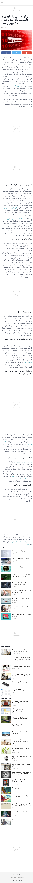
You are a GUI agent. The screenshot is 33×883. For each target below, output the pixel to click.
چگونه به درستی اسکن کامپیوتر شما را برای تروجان (22, 615)
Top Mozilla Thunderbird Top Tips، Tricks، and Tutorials (21, 675)
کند (28, 544)
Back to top (16, 874)
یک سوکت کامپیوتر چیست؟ (19, 682)
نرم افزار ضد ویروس (10, 208)
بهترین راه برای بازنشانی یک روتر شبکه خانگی (21, 765)
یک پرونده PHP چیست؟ (18, 690)
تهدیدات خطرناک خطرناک (18, 542)
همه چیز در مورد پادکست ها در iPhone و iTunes (20, 702)
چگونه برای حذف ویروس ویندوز (20, 606)
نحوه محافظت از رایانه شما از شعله (21, 567)
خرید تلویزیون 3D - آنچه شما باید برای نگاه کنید (21, 733)
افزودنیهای (23, 478)
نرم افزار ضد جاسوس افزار (15, 219)
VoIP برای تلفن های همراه (19, 820)
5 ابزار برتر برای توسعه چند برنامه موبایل (21, 757)
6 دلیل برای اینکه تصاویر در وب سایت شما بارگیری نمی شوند (20, 650)
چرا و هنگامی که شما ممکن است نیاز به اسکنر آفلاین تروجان (21, 575)
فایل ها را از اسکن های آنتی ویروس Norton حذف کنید (21, 591)
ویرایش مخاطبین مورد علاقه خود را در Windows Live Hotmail (21, 718)
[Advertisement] (16, 151)
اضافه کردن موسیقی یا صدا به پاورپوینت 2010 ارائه (20, 710)
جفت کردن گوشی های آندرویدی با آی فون (21, 812)
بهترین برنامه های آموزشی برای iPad (20, 749)
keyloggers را (16, 86)
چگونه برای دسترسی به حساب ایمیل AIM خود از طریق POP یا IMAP (20, 741)
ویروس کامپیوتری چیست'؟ (19, 551)
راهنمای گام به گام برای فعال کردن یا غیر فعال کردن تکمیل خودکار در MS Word (21, 659)
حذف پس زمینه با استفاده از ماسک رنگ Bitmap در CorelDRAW (21, 773)
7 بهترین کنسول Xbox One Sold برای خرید (21, 726)
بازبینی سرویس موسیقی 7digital (21, 666)
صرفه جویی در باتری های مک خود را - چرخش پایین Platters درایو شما (22, 805)
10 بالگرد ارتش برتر (17, 788)
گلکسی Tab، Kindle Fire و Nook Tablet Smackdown (21, 781)
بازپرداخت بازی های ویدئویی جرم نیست (21, 797)
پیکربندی (14, 476)
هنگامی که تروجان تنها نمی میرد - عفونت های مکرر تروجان (21, 583)
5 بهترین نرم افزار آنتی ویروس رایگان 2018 (20, 599)
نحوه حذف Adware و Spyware (21, 559)
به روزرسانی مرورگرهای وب (23, 462)
